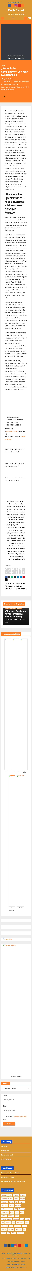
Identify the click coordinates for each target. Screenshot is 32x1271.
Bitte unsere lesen (15, 1118)
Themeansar (16, 1255)
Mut (3, 1222)
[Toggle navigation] (13, 18)
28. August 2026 (11, 619)
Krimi (17, 1212)
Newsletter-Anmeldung (13, 1264)
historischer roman (7, 1209)
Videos (23, 1264)
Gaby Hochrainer (7, 79)
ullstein (14, 1232)
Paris (13, 1222)
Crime (3, 65)
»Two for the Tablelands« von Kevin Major (10, 586)
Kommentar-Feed (7, 1155)
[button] (22, 18)
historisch (18, 1205)
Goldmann (5, 1205)
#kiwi (27, 87)
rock (11, 1226)
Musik (27, 1219)
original (8, 1222)
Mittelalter (16, 1219)
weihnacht (20, 1232)
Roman (24, 1226)
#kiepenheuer (20, 87)
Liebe (22, 1212)
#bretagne (25, 82)
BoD (10, 1195)
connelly (15, 1195)
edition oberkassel (7, 1198)
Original (19, 608)
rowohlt (4, 1229)
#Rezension (10, 90)
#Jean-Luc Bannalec (8, 87)
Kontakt (23, 1261)
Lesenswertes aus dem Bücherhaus (13, 1181)
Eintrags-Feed (5, 1151)
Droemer (22, 1195)
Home (3, 1258)
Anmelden (4, 1146)
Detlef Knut (16, 10)
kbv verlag (22, 1209)
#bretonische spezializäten (10, 84)
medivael (10, 1215)
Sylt (24, 1229)
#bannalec (17, 82)
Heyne (11, 1205)
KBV (15, 1209)
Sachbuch (11, 1229)
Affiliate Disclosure (11, 1258)
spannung (18, 1229)
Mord (22, 1219)
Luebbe (4, 1215)
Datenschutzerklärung (20, 1117)
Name (5, 1095)
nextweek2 (13, 608)
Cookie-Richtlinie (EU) (24, 1258)
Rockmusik (18, 1226)
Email (4, 1106)
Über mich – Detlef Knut (12, 1267)
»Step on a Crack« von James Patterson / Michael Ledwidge (16, 614)
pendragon (20, 1222)
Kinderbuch (5, 1212)
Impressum (23, 1267)
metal (16, 1215)
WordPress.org (6, 1159)
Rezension (5, 1226)
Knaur (12, 1212)
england (22, 1198)
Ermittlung (4, 1202)
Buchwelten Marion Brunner (10, 1173)
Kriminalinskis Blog (7, 1177)
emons (16, 1198)
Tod (8, 1232)
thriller (3, 1232)
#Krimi (3, 90)
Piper (26, 1222)
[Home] (2, 18)
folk (16, 1202)
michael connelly (6, 1219)
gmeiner (21, 1202)
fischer (11, 1202)
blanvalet (4, 1195)
